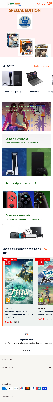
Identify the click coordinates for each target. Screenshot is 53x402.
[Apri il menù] (3, 4)
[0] (48, 3)
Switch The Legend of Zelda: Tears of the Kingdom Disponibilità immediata (19, 314)
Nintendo (9, 308)
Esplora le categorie (42, 66)
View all (47, 249)
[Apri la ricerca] (38, 4)
